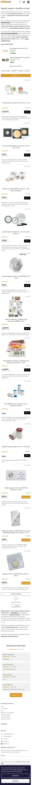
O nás (2, 706)
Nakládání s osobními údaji (7, 713)
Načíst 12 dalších (16, 594)
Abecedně (27, 71)
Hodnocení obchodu (16, 645)
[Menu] (28, 2)
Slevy (2, 711)
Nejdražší (20, 71)
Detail (27, 112)
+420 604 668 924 (7, 736)
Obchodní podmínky (6, 715)
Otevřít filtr (16, 75)
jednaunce (5, 741)
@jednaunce (6, 744)
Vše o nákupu (4, 708)
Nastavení (15, 776)
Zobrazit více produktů (15, 66)
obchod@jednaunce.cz (9, 734)
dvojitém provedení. (15, 615)
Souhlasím (15, 781)
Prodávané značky (5, 717)
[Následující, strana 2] (16, 598)
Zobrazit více (16, 695)
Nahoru (16, 606)
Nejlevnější (14, 71)
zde (21, 771)
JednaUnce (6, 739)
